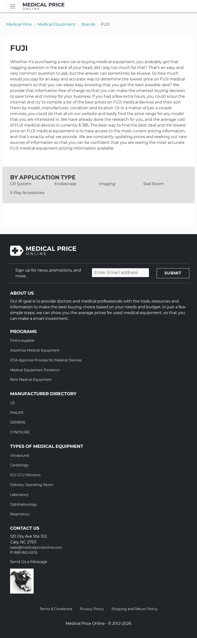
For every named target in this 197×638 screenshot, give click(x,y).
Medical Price (19, 24)
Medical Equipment (56, 24)
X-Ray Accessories (27, 192)
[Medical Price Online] (43, 6)
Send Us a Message (28, 561)
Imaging (107, 184)
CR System (20, 184)
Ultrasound (19, 455)
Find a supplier (22, 340)
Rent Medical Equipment (31, 379)
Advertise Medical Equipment (35, 350)
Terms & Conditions (56, 609)
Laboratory (19, 494)
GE (12, 403)
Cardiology (19, 465)
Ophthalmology (23, 504)
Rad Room (153, 184)
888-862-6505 (25, 553)
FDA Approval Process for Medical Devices (46, 360)
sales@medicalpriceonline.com (36, 548)
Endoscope (65, 184)
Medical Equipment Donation (35, 370)
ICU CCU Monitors (25, 475)
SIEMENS (17, 422)
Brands (88, 24)
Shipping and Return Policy (134, 609)
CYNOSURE (20, 432)
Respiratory (20, 514)
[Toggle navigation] (12, 6)
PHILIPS (17, 413)
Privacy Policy (92, 609)
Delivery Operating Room (32, 485)
